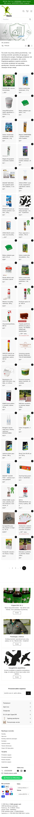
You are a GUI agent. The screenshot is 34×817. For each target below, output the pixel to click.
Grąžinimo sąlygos (6, 762)
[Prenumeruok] (28, 693)
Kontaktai (3, 741)
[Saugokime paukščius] (17, 658)
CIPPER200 (17, 1)
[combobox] (17, 19)
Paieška (3, 734)
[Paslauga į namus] (17, 626)
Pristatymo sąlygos (6, 755)
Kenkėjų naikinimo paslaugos (9, 738)
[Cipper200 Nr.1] (17, 595)
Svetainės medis (5, 743)
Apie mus (3, 736)
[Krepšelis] (27, 11)
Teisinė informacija (6, 745)
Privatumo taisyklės (6, 757)
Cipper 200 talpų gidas (7, 748)
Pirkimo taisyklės (5, 759)
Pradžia (3, 34)
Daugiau (17, 612)
